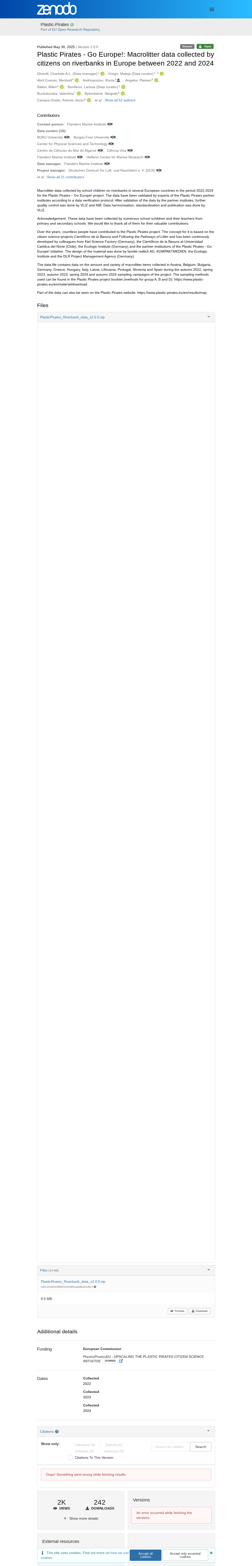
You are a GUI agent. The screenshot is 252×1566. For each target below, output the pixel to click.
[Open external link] (122, 1361)
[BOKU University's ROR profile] (66, 137)
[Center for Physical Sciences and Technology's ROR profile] (110, 143)
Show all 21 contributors (65, 177)
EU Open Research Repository (76, 29)
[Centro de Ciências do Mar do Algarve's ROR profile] (99, 150)
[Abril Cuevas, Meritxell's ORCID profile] (76, 80)
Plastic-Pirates (55, 24)
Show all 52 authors (120, 100)
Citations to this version (94, 1457)
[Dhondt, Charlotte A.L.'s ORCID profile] (101, 73)
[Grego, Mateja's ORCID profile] (161, 73)
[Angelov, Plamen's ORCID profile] (155, 80)
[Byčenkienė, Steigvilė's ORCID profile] (122, 93)
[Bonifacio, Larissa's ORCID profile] (122, 86)
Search (200, 1447)
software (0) (84, 1451)
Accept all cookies (146, 1555)
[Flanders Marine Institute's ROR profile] (109, 124)
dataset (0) (114, 1445)
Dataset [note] (187, 46)
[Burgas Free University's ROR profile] (112, 137)
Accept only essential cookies (185, 1555)
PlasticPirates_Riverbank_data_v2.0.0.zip (73, 1281)
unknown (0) (114, 1451)
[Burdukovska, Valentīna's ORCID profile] (78, 93)
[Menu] (212, 9)
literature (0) (85, 1445)
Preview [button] (179, 1311)
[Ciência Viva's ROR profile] (129, 150)
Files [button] (49, 1270)
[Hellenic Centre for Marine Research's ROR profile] (146, 157)
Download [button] (201, 1311)
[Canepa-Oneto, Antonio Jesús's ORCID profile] (88, 100)
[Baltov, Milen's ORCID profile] (61, 86)
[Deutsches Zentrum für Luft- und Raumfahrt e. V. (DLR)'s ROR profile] (158, 170)
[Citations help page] (57, 1431)
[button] (126, 317)
